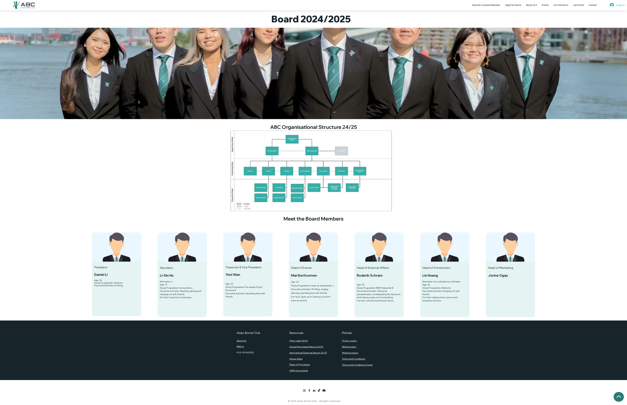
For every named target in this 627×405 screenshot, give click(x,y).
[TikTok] (319, 390)
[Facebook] (309, 390)
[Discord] (324, 390)
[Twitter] (304, 390)
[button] (531, 5)
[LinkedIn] (314, 390)
